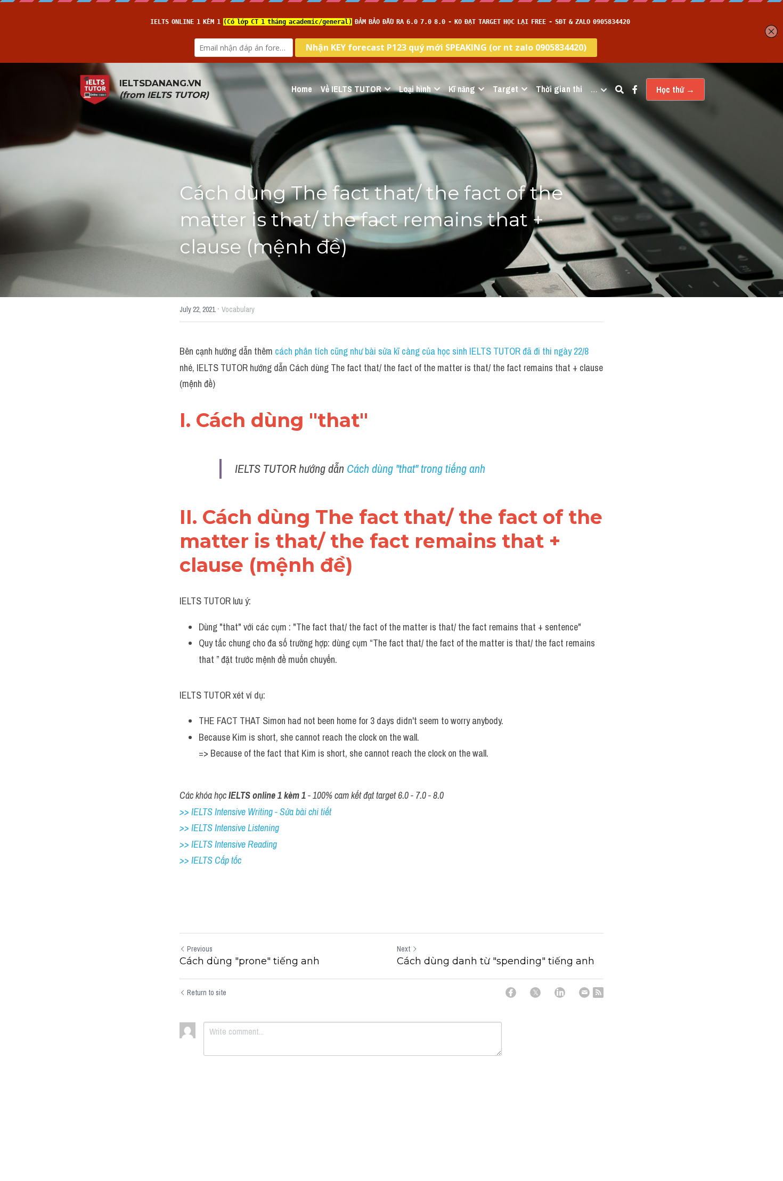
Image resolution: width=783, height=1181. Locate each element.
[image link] (95, 88)
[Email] (584, 992)
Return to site (206, 992)
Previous (200, 949)
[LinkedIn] (559, 992)
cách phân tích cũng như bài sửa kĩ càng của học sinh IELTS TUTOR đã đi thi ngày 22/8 (432, 351)
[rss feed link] (598, 992)
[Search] (619, 89)
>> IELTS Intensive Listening (229, 827)
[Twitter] (535, 992)
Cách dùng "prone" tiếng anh (250, 961)
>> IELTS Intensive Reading (228, 844)
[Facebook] (510, 992)
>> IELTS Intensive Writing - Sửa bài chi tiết (255, 811)
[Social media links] (635, 89)
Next (403, 949)
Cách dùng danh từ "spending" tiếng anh (495, 961)
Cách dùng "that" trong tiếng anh (416, 469)
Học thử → (675, 89)
